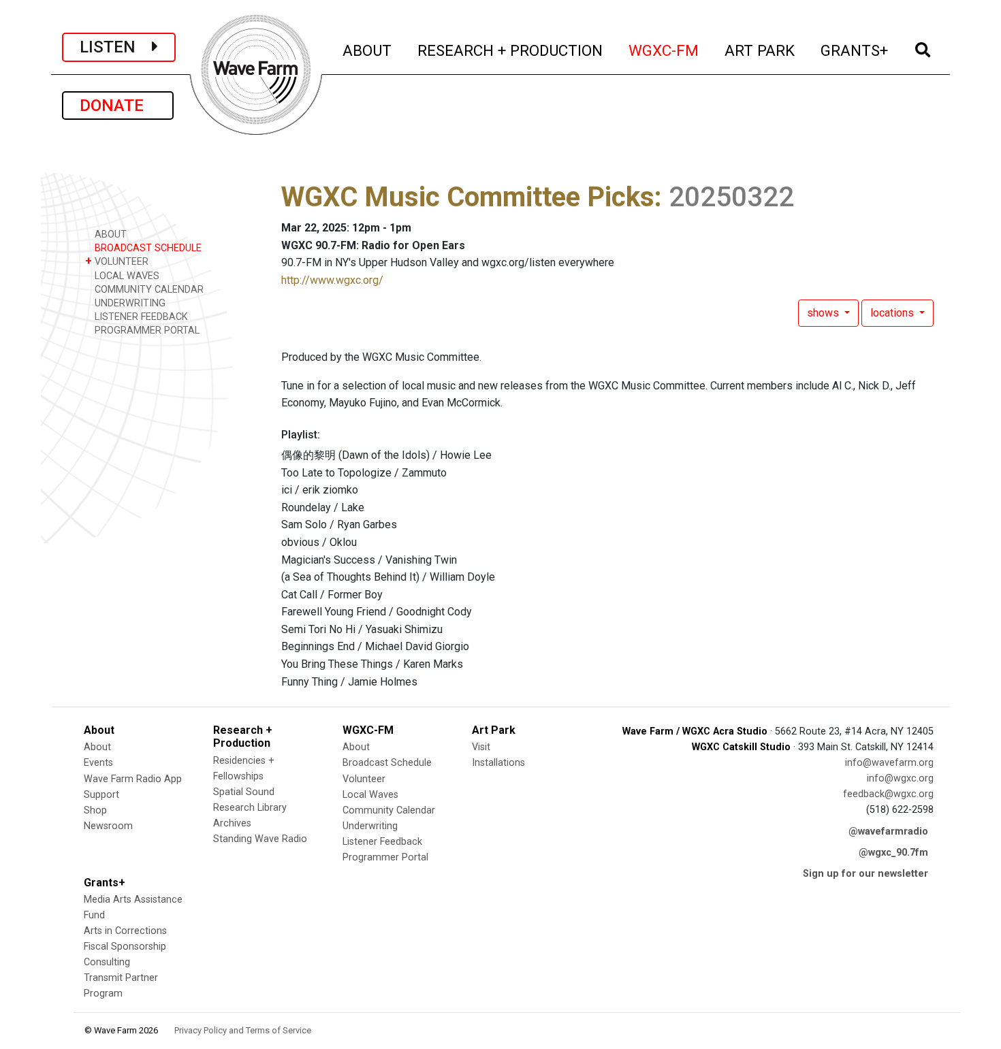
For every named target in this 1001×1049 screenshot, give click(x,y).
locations (893, 312)
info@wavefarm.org (889, 763)
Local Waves (370, 795)
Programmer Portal (385, 857)
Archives (232, 823)
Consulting (107, 962)
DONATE (118, 105)
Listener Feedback (382, 842)
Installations (498, 763)
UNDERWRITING (128, 303)
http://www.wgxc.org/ (332, 280)
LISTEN (116, 47)
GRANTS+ (854, 50)
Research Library (250, 807)
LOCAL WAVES (125, 276)
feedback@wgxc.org (888, 794)
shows (824, 312)
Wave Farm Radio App (133, 779)
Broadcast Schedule (387, 763)
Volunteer (364, 779)
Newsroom (108, 826)
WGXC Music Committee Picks (467, 197)
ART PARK (760, 50)
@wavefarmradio (888, 831)
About (97, 747)
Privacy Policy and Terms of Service (242, 1030)
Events (98, 763)
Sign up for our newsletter (865, 873)
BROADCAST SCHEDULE (147, 248)
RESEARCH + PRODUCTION (510, 50)
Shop (95, 810)
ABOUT (367, 50)
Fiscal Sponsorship (125, 946)
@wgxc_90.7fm (893, 852)
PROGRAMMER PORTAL (146, 330)
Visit (481, 747)
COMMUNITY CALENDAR (148, 289)
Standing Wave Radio (260, 839)
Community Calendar (389, 810)
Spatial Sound (243, 792)
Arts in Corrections (125, 931)
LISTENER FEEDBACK (140, 317)
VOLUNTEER (116, 261)
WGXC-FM (664, 50)
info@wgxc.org (900, 778)
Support (101, 795)
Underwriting (370, 826)
